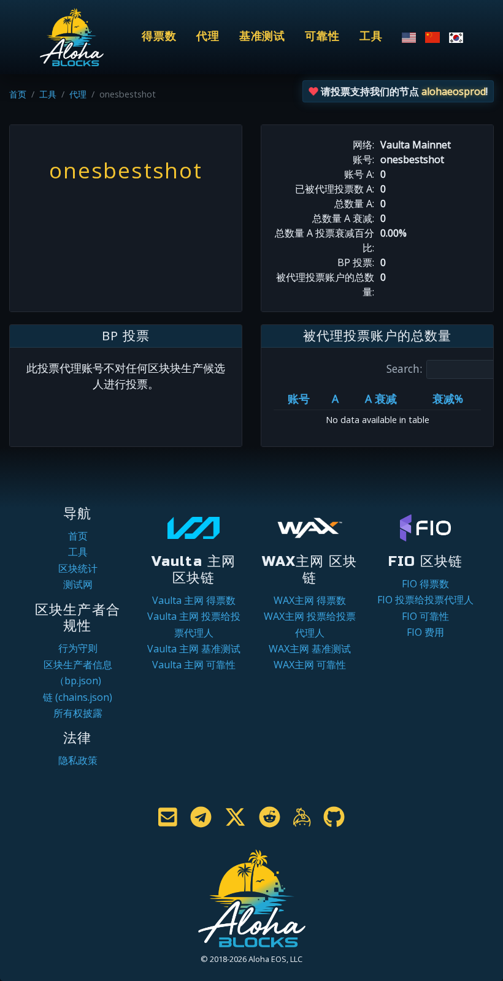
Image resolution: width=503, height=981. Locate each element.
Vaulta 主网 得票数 (194, 600)
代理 (208, 36)
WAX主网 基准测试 (310, 648)
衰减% (447, 398)
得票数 (159, 36)
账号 (299, 398)
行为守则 (78, 648)
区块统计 (78, 568)
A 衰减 (381, 398)
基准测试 (262, 36)
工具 (371, 36)
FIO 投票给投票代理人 (425, 599)
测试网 (78, 584)
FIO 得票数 (425, 583)
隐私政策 (78, 760)
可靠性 (322, 36)
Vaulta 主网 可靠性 (194, 664)
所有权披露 (77, 713)
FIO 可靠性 (425, 616)
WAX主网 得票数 (310, 600)
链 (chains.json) (77, 697)
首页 (17, 94)
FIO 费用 (425, 632)
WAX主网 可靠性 (310, 664)
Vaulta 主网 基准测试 (193, 648)
